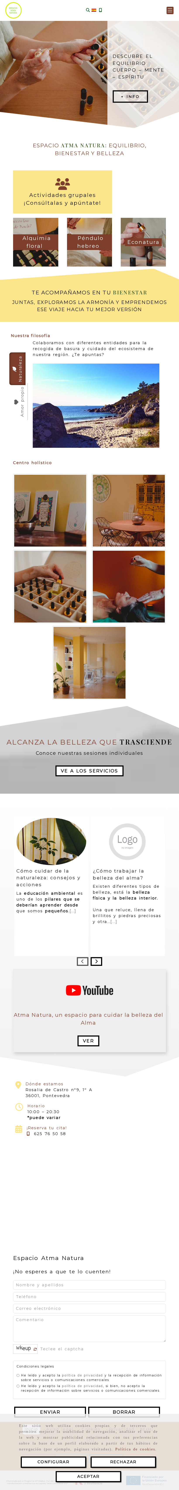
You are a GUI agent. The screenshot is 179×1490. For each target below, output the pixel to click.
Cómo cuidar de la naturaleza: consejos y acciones (48, 878)
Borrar (124, 1412)
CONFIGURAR (53, 1462)
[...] (73, 911)
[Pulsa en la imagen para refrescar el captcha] (24, 1349)
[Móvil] (100, 10)
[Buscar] (87, 10)
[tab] (17, 368)
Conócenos (137, 96)
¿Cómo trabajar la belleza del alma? (118, 874)
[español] (93, 10)
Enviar (50, 1412)
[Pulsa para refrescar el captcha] (35, 1349)
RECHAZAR (123, 1462)
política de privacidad (82, 1375)
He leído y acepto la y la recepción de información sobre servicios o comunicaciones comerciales (91, 1377)
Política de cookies (135, 1449)
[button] (170, 10)
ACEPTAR (88, 1476)
